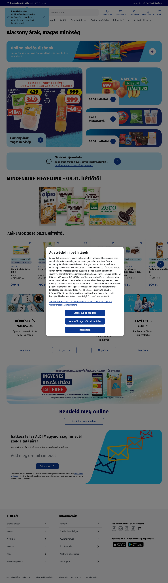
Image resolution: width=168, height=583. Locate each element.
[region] (85, 291)
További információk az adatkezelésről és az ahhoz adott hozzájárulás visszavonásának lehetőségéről (80, 303)
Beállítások (85, 330)
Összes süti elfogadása (85, 313)
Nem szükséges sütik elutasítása (85, 321)
